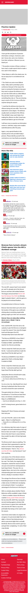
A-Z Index (20, 573)
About (3, 559)
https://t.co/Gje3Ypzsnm (13, 420)
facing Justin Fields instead (15, 497)
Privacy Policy (5, 567)
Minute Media (8, 581)
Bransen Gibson (7, 260)
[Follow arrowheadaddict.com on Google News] (24, 144)
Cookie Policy (5, 570)
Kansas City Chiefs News (11, 195)
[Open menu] (2, 2)
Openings (20, 559)
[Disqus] (15, 217)
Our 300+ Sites (21, 562)
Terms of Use (21, 567)
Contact (3, 562)
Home (2, 195)
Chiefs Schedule (10, 547)
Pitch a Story (20, 565)
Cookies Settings (6, 578)
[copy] (11, 32)
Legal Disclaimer (22, 570)
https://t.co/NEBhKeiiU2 (8, 399)
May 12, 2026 (21, 401)
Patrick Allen (6, 29)
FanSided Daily (5, 565)
